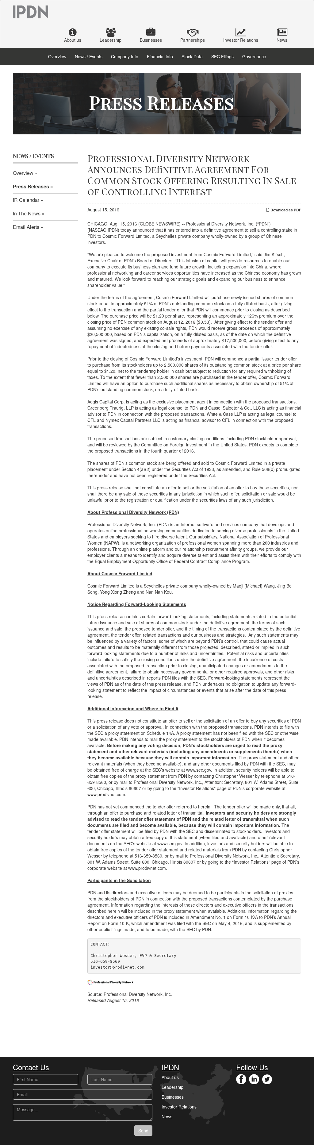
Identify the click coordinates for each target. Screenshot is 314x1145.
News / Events (88, 56)
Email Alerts (26, 226)
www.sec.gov (198, 770)
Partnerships (192, 40)
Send (143, 1131)
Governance (254, 56)
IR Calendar (26, 199)
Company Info (124, 56)
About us (72, 40)
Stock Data (192, 56)
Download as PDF (285, 210)
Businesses (151, 40)
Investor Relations (240, 40)
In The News (26, 213)
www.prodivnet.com (106, 794)
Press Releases (31, 186)
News (282, 40)
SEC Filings (222, 56)
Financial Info (160, 56)
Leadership (110, 40)
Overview (57, 56)
